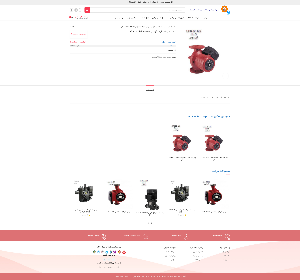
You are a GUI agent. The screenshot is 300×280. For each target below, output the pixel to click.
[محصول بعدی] (71, 27)
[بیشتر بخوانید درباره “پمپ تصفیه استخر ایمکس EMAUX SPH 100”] (169, 181)
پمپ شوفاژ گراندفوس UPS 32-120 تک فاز (182, 158)
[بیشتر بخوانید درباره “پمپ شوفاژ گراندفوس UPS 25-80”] (105, 181)
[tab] (150, 89)
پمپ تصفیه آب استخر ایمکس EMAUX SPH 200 (86, 211)
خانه (174, 27)
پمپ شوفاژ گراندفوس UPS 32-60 (214, 212)
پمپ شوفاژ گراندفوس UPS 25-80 (118, 212)
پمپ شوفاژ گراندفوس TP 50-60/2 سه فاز (149, 214)
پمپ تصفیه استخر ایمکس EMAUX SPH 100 (182, 211)
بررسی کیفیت (198, 256)
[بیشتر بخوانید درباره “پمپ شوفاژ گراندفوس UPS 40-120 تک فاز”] (201, 127)
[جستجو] (87, 10)
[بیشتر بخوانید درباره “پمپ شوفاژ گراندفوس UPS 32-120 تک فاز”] (169, 127)
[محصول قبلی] (75, 27)
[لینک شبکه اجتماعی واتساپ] (76, 10)
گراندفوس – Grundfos (78, 42)
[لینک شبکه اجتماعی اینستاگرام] (80, 10)
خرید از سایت (171, 252)
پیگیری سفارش (170, 256)
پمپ (168, 27)
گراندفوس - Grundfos (78, 34)
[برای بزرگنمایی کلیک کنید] (226, 76)
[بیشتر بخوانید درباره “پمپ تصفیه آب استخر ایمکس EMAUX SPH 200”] (73, 181)
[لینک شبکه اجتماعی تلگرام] (71, 10)
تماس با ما (199, 260)
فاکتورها (227, 256)
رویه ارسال (226, 252)
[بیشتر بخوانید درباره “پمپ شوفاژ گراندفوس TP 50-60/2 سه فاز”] (137, 181)
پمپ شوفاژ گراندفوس (158, 27)
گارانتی (173, 260)
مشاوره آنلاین (198, 252)
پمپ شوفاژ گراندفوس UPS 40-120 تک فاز (214, 158)
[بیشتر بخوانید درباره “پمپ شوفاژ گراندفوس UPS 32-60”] (201, 181)
